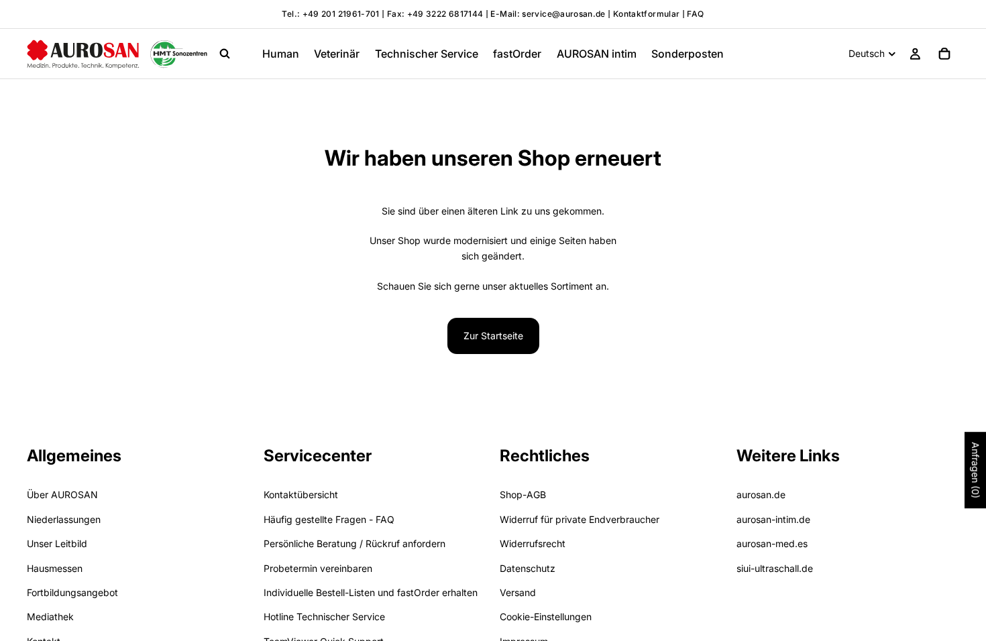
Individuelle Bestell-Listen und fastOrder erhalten (371, 592)
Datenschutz (527, 568)
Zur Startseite (493, 335)
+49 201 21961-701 (341, 14)
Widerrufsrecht (532, 543)
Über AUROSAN (62, 495)
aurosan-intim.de (773, 519)
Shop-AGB (523, 495)
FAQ (695, 14)
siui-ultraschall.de (774, 568)
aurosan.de (760, 495)
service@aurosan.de (565, 14)
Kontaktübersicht (301, 495)
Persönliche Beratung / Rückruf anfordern (354, 543)
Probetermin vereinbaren (318, 568)
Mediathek (50, 617)
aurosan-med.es (772, 543)
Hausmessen (55, 568)
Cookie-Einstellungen (546, 617)
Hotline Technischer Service (324, 617)
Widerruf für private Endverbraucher (579, 519)
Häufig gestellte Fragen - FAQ (329, 519)
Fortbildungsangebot (72, 592)
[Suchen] (224, 53)
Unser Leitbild (57, 543)
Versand (518, 592)
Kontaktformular (646, 14)
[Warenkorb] (944, 53)
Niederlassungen (64, 519)
